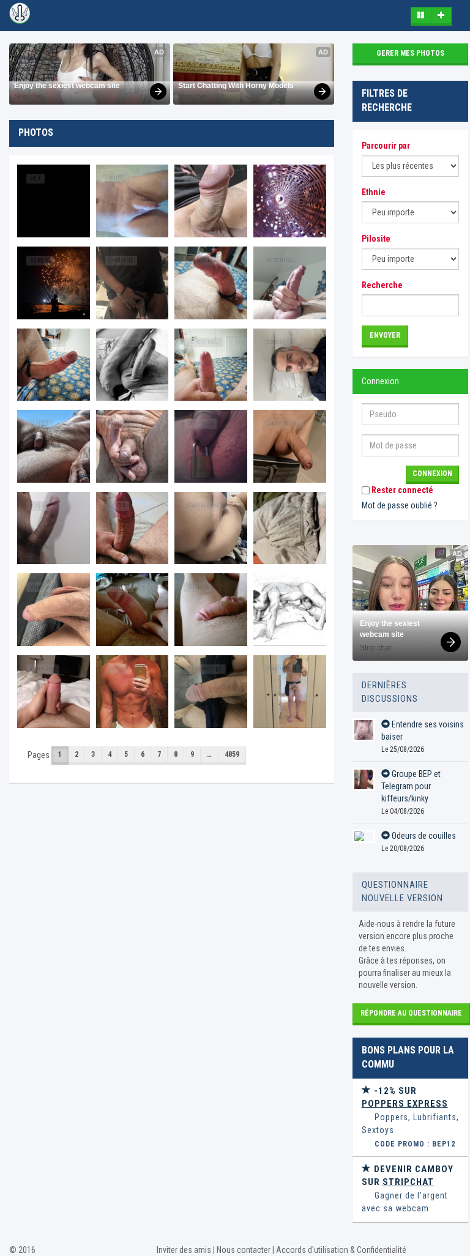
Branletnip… (125, 342)
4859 (232, 754)
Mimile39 (200, 423)
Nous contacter (243, 1250)
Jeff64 (117, 668)
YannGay (42, 668)
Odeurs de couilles (423, 836)
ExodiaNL (121, 260)
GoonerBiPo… (283, 423)
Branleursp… (205, 668)
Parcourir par (386, 145)
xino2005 (199, 178)
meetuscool (281, 668)
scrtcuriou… (203, 260)
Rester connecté (401, 490)
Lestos (117, 505)
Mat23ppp (279, 178)
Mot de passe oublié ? (400, 505)
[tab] (410, 1118)
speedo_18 (279, 342)
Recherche (382, 285)
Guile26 (119, 587)
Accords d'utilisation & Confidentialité (341, 1250)
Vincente (42, 587)
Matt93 (39, 423)
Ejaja (37, 505)
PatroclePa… (282, 587)
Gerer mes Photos (410, 53)
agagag (40, 260)
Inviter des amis (184, 1250)
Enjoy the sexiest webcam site (67, 85)
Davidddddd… (283, 505)
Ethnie (374, 192)
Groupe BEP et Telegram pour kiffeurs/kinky (411, 786)
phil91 (117, 178)
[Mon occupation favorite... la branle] (53, 691)
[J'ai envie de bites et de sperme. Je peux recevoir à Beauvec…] (289, 691)
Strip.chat (28, 96)
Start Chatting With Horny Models (236, 85)
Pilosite (376, 238)
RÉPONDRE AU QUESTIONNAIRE (411, 1013)
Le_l (35, 178)
